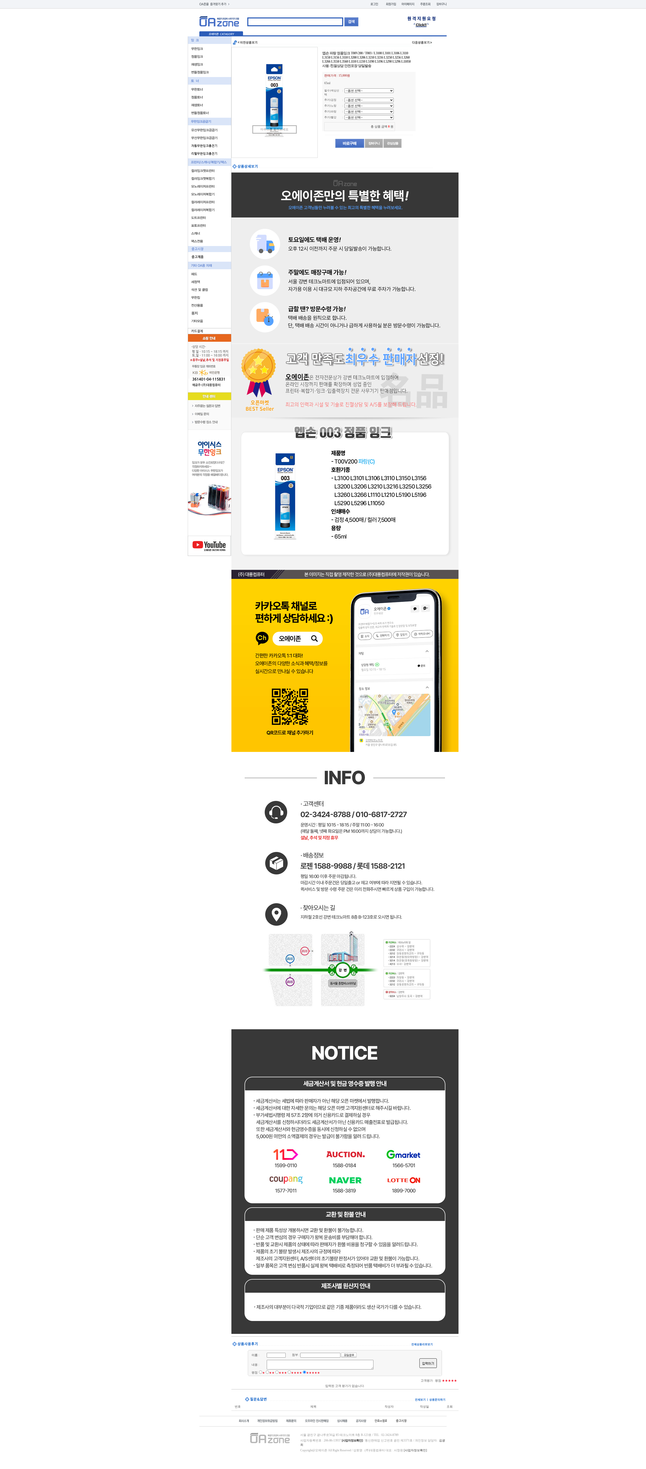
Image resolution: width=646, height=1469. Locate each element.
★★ (272, 1373)
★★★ (283, 1373)
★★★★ (296, 1373)
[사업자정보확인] (415, 1450)
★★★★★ (313, 1373)
